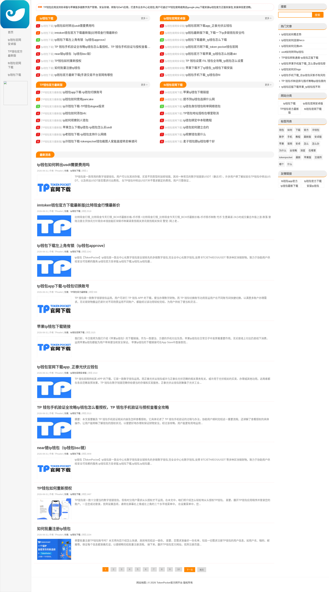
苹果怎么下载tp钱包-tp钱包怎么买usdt (74, 127)
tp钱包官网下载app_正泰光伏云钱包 (196, 25)
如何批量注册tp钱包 (58, 68)
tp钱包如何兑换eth (291, 46)
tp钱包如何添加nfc (62, 113)
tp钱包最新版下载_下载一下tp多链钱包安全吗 (202, 32)
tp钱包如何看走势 (291, 34)
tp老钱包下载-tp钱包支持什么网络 (71, 134)
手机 (289, 136)
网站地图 (141, 582)
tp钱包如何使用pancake (65, 99)
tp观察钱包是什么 (183, 134)
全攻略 (293, 150)
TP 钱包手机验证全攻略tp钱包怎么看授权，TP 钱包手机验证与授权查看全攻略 (93, 46)
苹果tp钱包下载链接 (185, 92)
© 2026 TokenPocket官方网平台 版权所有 (170, 582)
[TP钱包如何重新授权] (54, 509)
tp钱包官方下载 (313, 181)
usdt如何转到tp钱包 (292, 51)
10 (178, 569)
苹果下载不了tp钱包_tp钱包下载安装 (197, 68)
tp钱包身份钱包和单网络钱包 (191, 106)
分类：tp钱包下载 (72, 171)
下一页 (190, 570)
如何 (289, 130)
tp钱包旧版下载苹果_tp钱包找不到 (300, 86)
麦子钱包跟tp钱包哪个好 (188, 141)
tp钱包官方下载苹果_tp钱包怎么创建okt (199, 54)
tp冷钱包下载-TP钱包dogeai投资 (70, 106)
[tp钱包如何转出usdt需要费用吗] (54, 187)
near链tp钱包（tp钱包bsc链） (65, 54)
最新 (298, 157)
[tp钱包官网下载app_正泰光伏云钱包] (54, 387)
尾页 (202, 570)
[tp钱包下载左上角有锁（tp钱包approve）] (54, 266)
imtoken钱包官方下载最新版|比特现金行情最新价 (77, 32)
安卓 (298, 143)
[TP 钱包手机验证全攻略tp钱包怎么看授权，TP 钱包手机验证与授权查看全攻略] (54, 428)
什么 (289, 164)
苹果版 (307, 157)
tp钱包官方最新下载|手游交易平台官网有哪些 (75, 75)
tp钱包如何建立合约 (185, 127)
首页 (10, 32)
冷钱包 (315, 130)
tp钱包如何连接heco (292, 40)
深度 (302, 150)
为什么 (282, 150)
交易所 (318, 157)
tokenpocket (285, 157)
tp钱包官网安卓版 (14, 41)
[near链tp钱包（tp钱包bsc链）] (54, 468)
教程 (298, 136)
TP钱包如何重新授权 (59, 61)
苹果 (281, 143)
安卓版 (318, 136)
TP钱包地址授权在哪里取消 (190, 113)
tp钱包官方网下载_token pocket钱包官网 (199, 46)
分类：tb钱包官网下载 (74, 332)
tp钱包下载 (14, 74)
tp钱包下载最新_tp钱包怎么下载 (194, 39)
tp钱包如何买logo (291, 69)
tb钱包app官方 (289, 181)
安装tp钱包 (313, 185)
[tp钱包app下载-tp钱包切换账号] (54, 309)
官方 (306, 130)
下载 (298, 130)
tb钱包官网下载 (14, 65)
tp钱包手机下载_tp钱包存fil (190, 75)
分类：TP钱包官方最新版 (75, 292)
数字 (281, 136)
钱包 (281, 130)
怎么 (306, 143)
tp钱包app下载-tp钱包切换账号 (69, 92)
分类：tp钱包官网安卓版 (75, 373)
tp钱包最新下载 (289, 185)
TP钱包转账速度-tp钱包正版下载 (299, 57)
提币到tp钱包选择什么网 (188, 99)
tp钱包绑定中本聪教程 (186, 120)
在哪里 (312, 150)
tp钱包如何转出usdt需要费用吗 (65, 25)
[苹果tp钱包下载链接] (54, 347)
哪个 (281, 164)
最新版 (307, 136)
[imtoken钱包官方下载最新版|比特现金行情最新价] (54, 226)
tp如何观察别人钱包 (62, 120)
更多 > (144, 18)
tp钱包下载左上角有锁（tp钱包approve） (72, 39)
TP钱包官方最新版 (15, 53)
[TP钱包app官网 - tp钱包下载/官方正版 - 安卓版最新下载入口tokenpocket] (15, 14)
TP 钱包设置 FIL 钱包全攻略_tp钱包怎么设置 (202, 61)
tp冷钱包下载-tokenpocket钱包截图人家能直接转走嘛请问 (87, 141)
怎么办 (315, 143)
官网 (289, 143)
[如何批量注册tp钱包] (54, 549)
